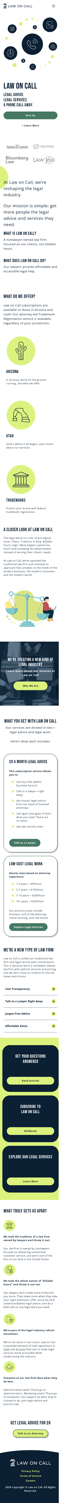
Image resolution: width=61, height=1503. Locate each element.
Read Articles (30, 1080)
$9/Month (30, 1131)
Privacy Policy (30, 1471)
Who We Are (30, 685)
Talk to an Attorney (30, 1433)
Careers (31, 1480)
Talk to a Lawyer (25, 842)
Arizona (21, 1349)
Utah (7, 1349)
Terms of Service (30, 1476)
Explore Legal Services (28, 927)
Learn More (30, 1181)
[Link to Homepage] (18, 6)
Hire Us (30, 115)
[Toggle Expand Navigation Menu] (53, 6)
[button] (30, 989)
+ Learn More (30, 125)
